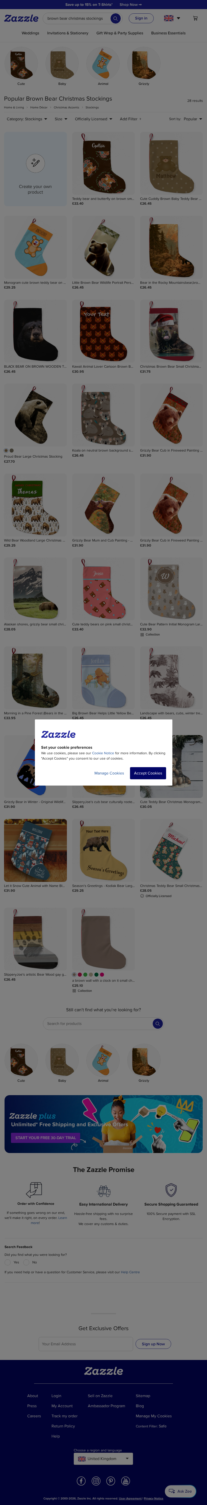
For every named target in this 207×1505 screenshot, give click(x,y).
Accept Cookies (148, 773)
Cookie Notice (103, 753)
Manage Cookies (109, 773)
